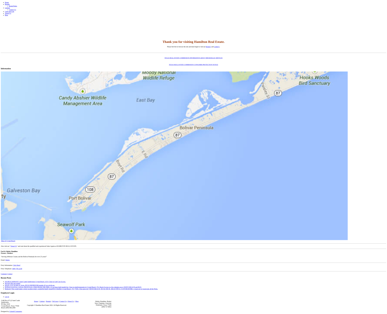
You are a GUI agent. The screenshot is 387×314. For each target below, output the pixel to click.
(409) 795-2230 (17, 269)
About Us (8, 13)
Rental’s (208, 47)
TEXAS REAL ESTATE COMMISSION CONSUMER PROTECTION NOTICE (193, 64)
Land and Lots (9, 11)
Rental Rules (13, 6)
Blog (6, 15)
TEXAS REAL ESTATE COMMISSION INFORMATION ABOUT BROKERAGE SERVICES (193, 58)
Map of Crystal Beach (8, 241)
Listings (7, 8)
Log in (7, 297)
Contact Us (12, 10)
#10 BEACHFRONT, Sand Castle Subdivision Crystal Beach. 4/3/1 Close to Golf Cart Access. (35, 282)
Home (7, 2)
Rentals (7, 4)
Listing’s (217, 47)
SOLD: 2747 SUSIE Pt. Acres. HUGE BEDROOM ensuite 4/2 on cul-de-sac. (30, 285)
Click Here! (16, 265)
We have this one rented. (12, 283)
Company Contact (6, 274)
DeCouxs (55, 301)
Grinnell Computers (15, 311)
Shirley (7, 260)
